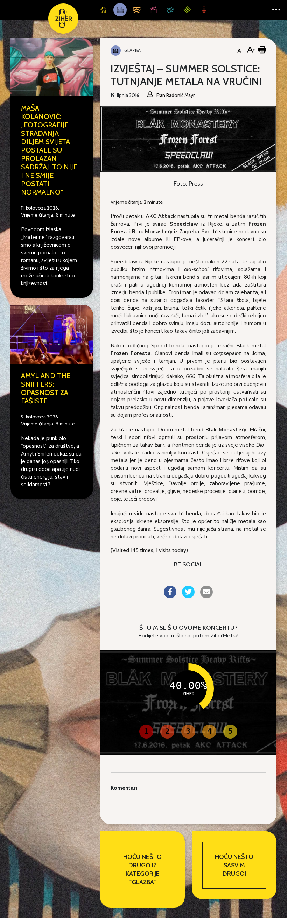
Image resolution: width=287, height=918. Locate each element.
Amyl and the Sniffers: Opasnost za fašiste (45, 388)
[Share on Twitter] (188, 596)
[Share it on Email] (206, 596)
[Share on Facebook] (170, 596)
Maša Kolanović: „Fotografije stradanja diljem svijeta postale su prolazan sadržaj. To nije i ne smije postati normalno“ (49, 150)
